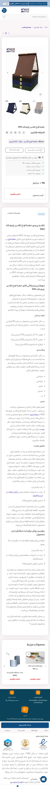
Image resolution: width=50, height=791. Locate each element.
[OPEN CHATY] (43, 779)
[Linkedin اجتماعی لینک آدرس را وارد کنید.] (11, 132)
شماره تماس (38, 697)
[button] (42, 72)
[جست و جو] (4, 16)
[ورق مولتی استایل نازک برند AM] (35, 657)
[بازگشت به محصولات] (6, 33)
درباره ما (7, 730)
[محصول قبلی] (8, 33)
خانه (46, 27)
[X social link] (19, 132)
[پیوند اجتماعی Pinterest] (15, 132)
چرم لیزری (34, 414)
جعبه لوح (12, 239)
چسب (42, 429)
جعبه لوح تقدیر (26, 27)
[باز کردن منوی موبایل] (47, 10)
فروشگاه (34, 730)
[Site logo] (25, 10)
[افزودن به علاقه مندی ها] (29, 655)
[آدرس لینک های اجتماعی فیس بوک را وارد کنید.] (23, 132)
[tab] (41, 213)
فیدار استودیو (16, 782)
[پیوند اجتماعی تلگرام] (7, 132)
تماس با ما (21, 730)
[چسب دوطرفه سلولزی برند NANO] (14, 660)
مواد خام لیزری (38, 27)
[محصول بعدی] (3, 33)
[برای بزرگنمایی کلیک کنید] (40, 94)
